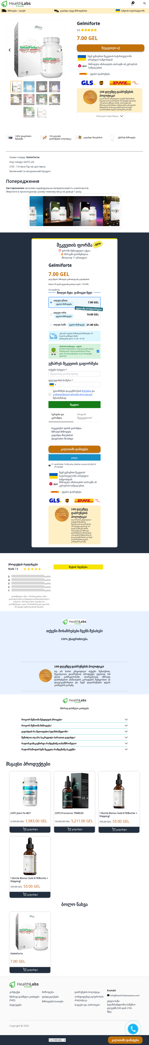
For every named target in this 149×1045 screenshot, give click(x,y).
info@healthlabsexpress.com (125, 995)
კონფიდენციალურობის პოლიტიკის (72, 394)
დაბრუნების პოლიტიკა (87, 992)
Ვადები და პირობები (87, 1004)
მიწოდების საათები (52, 1001)
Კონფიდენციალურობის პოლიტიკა (89, 998)
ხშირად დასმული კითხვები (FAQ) (24, 998)
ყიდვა (74, 457)
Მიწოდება (48, 992)
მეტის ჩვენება (78, 567)
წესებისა (86, 391)
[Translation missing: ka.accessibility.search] (144, 3)
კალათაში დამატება (74, 449)
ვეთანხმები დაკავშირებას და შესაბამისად (74, 394)
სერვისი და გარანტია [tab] (58, 416)
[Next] (61, 50)
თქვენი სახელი (57, 369)
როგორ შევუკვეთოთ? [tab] (84, 416)
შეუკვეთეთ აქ (111, 48)
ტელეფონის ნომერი (60, 380)
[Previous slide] (32, 211)
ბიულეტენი (15, 1004)
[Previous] (9, 50)
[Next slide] (116, 211)
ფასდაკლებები (50, 996)
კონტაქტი (14, 992)
